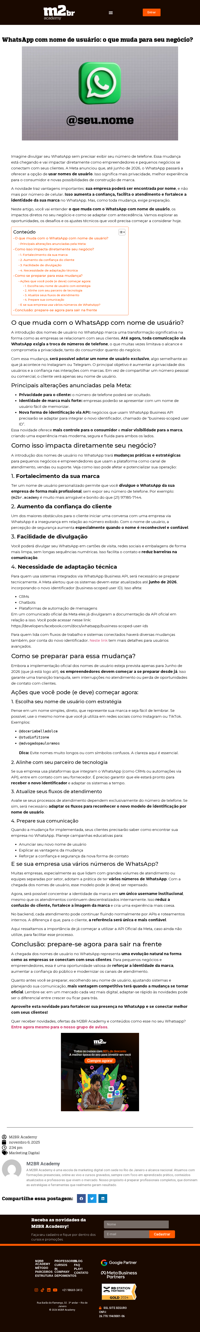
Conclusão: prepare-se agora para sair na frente (56, 310)
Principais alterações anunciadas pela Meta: (53, 244)
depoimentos (65, 1275)
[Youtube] (55, 1290)
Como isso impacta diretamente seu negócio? (54, 249)
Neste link (99, 640)
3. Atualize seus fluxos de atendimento (52, 295)
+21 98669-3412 (72, 1290)
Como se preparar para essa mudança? (49, 275)
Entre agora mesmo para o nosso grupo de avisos (59, 1027)
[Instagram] (36, 1290)
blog (78, 1261)
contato (81, 1272)
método (41, 1268)
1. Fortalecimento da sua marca (44, 255)
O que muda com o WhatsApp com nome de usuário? (61, 238)
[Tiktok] (42, 1290)
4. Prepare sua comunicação (44, 299)
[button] (110, 12)
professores (65, 1261)
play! (78, 1268)
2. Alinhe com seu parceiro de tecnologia (53, 290)
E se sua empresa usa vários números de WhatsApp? (60, 305)
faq (77, 1265)
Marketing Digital (24, 1153)
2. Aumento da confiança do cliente (47, 260)
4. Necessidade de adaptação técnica (49, 270)
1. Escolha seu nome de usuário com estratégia (57, 286)
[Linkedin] (49, 1290)
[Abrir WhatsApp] (190, 1322)
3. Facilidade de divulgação (41, 265)
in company (62, 1270)
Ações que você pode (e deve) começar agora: (55, 281)
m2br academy (42, 1262)
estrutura (44, 1275)
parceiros (44, 1271)
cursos (60, 1265)
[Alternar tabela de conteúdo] (120, 232)
